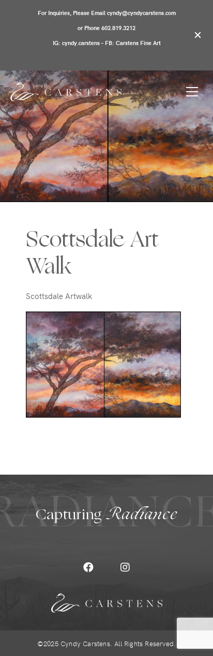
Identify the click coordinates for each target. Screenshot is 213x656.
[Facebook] (88, 567)
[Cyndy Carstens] (65, 91)
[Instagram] (125, 567)
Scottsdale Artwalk (59, 295)
